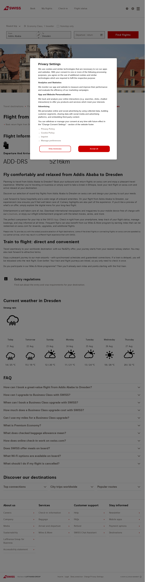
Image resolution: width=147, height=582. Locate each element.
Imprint (44, 136)
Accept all (94, 149)
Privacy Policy (48, 129)
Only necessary (55, 149)
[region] (73, 109)
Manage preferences (51, 140)
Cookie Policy (48, 133)
